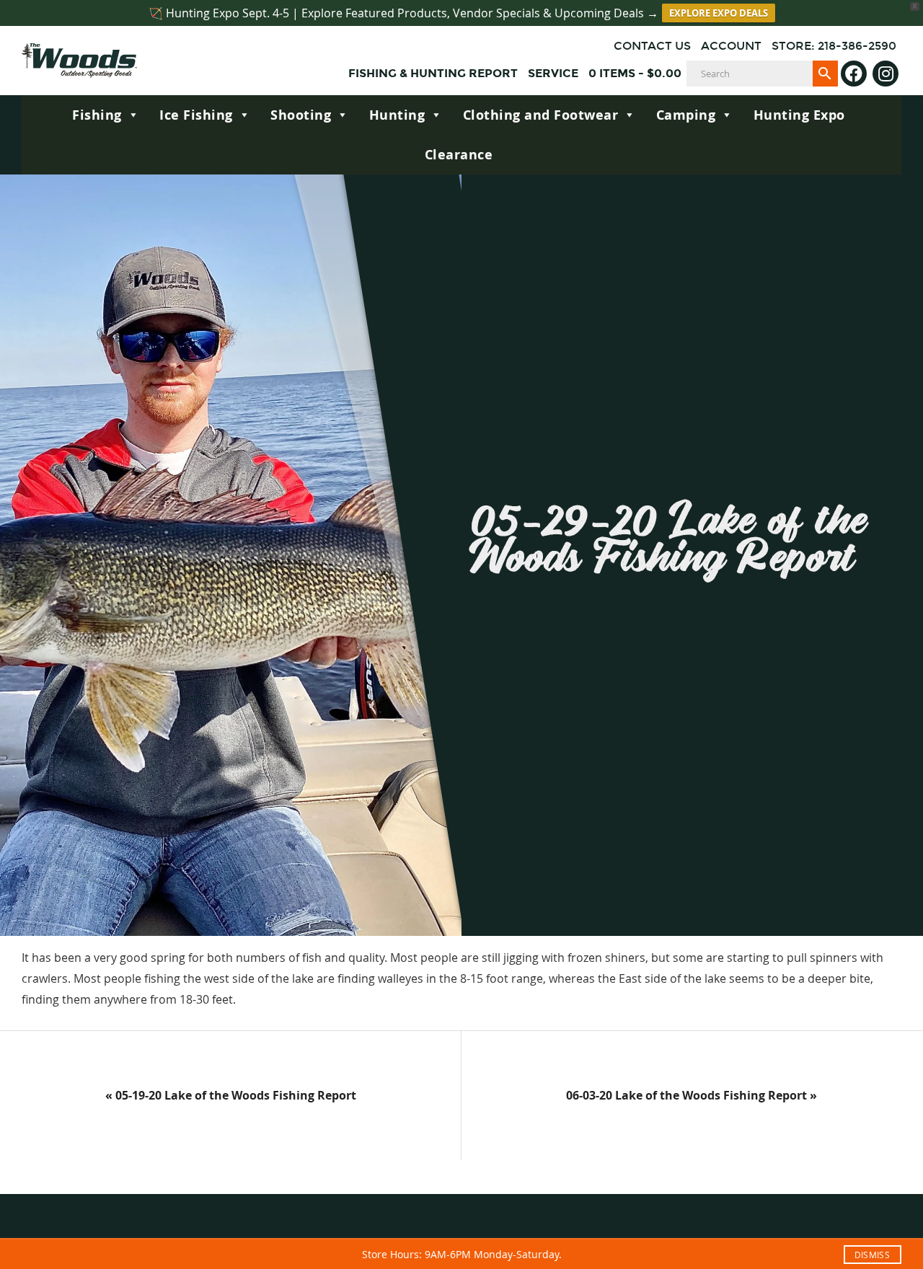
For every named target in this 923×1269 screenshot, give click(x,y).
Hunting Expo (799, 115)
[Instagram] (885, 74)
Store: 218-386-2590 (834, 46)
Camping (686, 115)
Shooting (300, 115)
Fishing (97, 115)
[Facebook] (854, 74)
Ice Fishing (196, 115)
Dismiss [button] (872, 1254)
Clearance (459, 155)
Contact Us (652, 46)
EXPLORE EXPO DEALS (718, 12)
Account (731, 46)
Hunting (397, 115)
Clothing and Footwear (541, 115)
